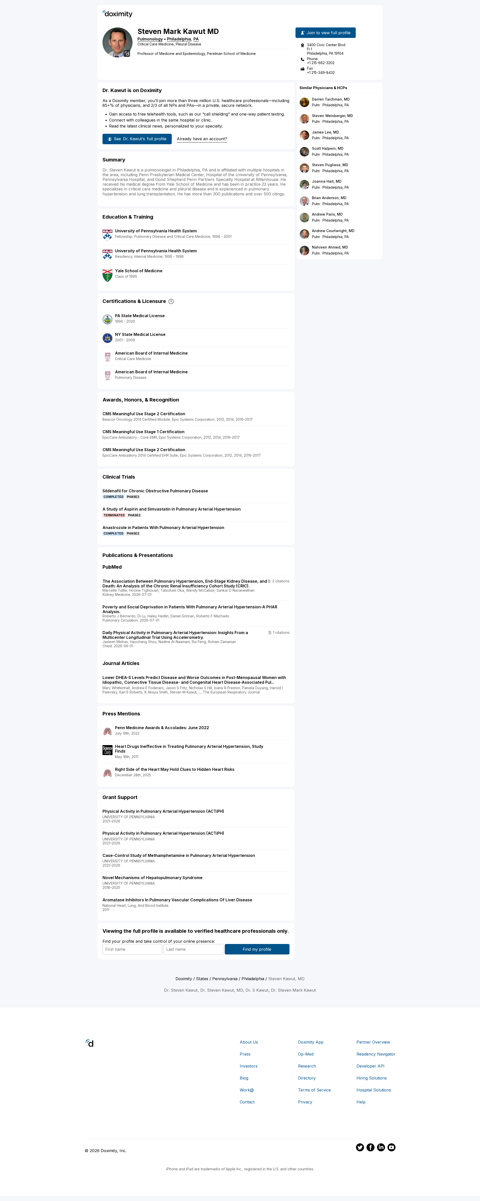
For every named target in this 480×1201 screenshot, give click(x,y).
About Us (249, 1042)
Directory (307, 1077)
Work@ (247, 1089)
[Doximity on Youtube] (392, 1148)
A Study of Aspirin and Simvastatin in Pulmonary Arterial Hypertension (171, 509)
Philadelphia (179, 38)
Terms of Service (314, 1089)
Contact (247, 1101)
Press (245, 1054)
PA (196, 38)
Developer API (370, 1066)
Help (361, 1101)
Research (307, 1066)
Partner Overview (373, 1042)
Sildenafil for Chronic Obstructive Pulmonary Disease (155, 490)
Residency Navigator (376, 1054)
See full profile (140, 138)
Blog (244, 1077)
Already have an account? (202, 138)
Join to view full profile (328, 32)
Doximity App (311, 1042)
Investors (249, 1066)
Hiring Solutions (371, 1077)
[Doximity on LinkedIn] (381, 1148)
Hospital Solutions (373, 1089)
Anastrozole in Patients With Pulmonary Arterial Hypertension (163, 527)
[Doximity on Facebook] (370, 1148)
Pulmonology (150, 38)
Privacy (305, 1101)
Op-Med (306, 1054)
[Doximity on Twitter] (360, 1148)
